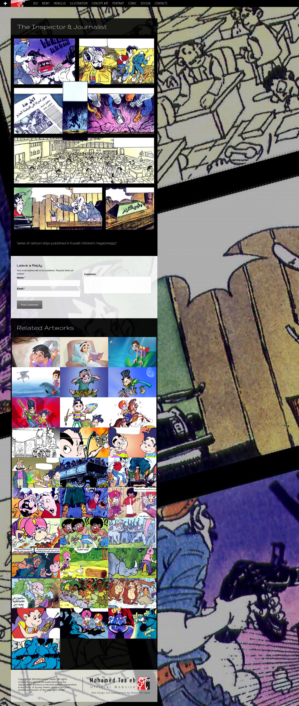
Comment (90, 274)
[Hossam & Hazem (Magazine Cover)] (132, 412)
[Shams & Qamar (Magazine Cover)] (132, 382)
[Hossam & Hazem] (132, 503)
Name (21, 277)
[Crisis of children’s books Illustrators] (36, 352)
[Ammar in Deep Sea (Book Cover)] (132, 352)
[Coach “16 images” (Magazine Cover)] (84, 382)
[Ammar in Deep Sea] (84, 352)
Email (21, 288)
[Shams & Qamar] (36, 442)
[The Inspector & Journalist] (84, 473)
